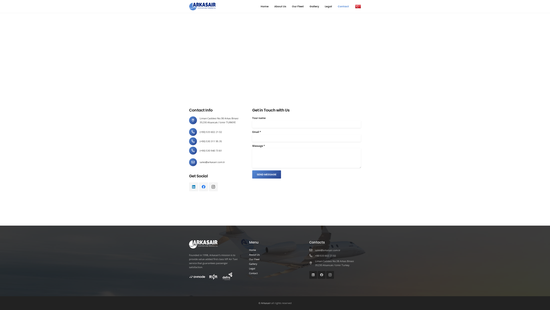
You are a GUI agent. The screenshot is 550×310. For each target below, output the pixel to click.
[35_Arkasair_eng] (202, 6)
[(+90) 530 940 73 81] (194, 151)
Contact (253, 273)
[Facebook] (203, 186)
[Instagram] (213, 186)
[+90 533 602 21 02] (312, 256)
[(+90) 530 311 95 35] (194, 141)
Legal (252, 268)
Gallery (253, 264)
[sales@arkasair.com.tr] (194, 162)
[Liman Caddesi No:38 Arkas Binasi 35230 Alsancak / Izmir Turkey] (312, 263)
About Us (254, 254)
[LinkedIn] (193, 186)
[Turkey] (358, 6)
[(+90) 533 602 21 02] (194, 132)
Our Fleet (254, 259)
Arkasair (266, 303)
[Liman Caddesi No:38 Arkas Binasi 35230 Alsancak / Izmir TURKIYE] (194, 120)
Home (252, 250)
